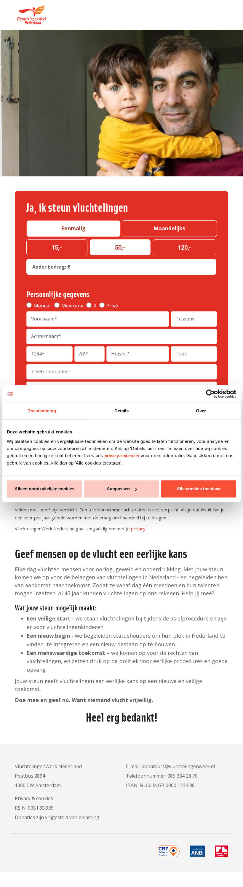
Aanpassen (118, 488)
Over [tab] (201, 410)
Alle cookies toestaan (199, 488)
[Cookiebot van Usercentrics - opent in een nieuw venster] (210, 393)
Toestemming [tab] (42, 410)
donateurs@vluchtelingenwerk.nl (178, 766)
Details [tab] (121, 410)
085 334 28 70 (182, 776)
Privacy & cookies (34, 798)
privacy (138, 529)
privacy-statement (122, 456)
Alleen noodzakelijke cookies (44, 488)
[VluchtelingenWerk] (31, 12)
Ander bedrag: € (51, 267)
